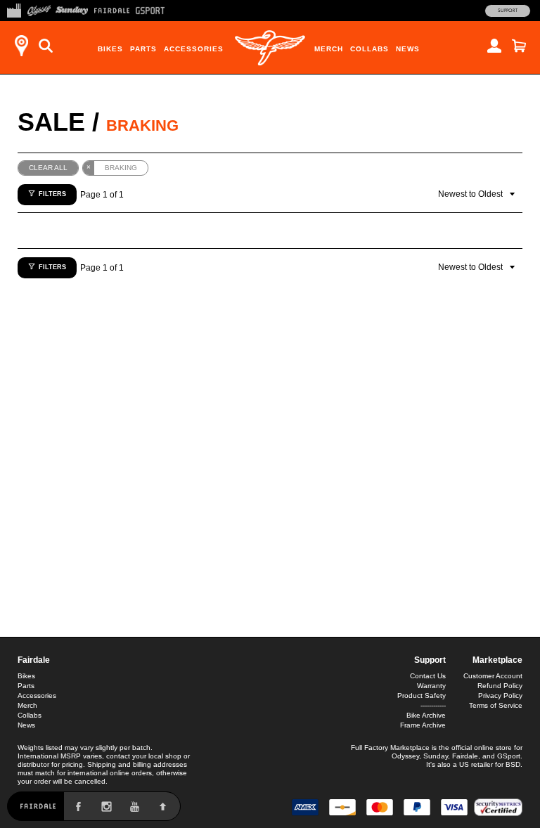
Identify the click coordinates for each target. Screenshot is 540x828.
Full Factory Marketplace (390, 747)
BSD (513, 764)
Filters (52, 194)
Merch (328, 49)
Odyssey (405, 756)
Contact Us (428, 676)
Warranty (431, 686)
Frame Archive (423, 725)
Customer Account (492, 676)
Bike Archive (426, 715)
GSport (508, 756)
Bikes (110, 49)
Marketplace (497, 660)
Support (508, 10)
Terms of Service (495, 705)
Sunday (435, 756)
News (408, 49)
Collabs (369, 49)
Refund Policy (499, 686)
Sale (51, 122)
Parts (143, 49)
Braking (142, 125)
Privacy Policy (500, 695)
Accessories (194, 49)
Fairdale (34, 660)
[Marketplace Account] (494, 45)
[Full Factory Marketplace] (13, 9)
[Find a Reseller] (21, 45)
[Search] (46, 45)
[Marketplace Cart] (519, 45)
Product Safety (421, 695)
